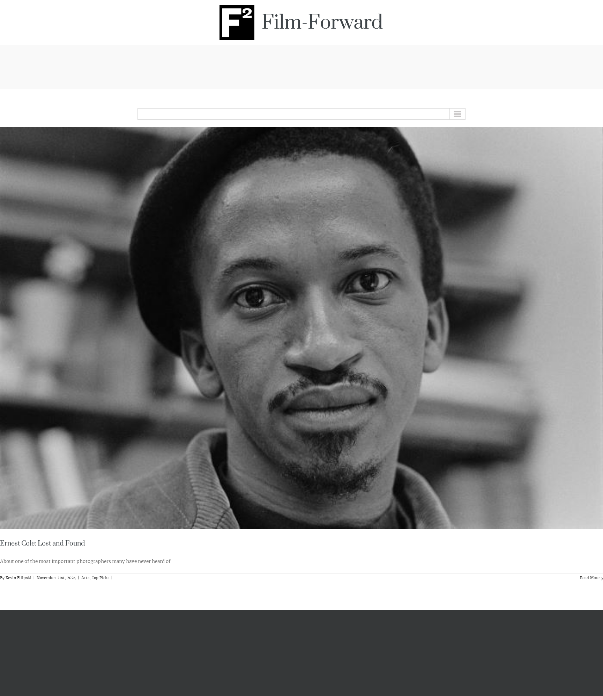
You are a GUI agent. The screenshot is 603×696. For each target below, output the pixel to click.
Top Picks (100, 578)
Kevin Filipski (18, 578)
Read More (590, 578)
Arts (85, 578)
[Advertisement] (301, 65)
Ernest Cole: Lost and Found (42, 544)
